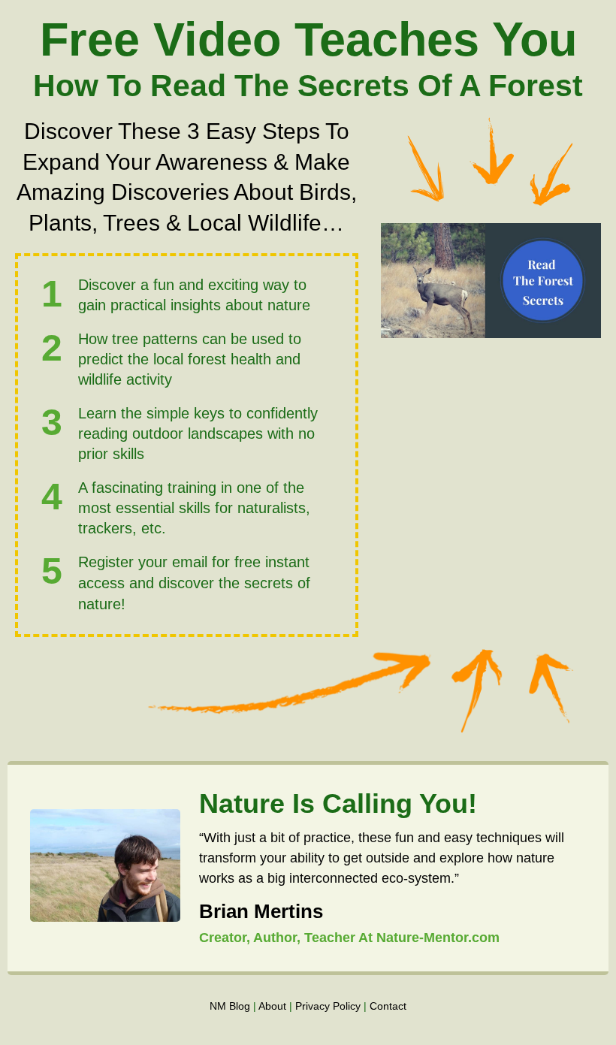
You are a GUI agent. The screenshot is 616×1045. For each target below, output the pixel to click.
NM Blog (230, 1006)
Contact (388, 1006)
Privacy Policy (328, 1006)
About (272, 1006)
